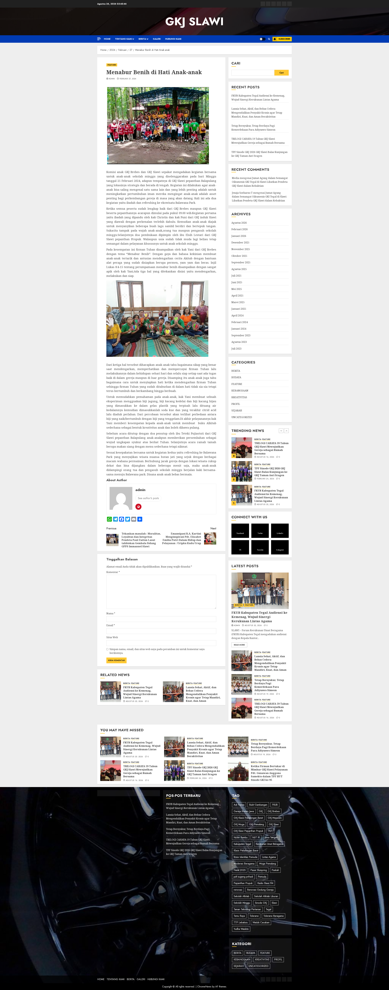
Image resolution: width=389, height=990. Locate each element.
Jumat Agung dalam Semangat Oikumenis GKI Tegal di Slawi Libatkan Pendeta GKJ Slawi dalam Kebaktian (260, 181)
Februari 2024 (239, 322)
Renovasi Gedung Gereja (260, 889)
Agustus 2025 (239, 269)
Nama (110, 613)
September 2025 (240, 262)
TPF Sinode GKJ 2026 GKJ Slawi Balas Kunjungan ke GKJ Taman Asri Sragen (203, 771)
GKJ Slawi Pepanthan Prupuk (248, 831)
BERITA (142, 38)
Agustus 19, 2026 (265, 504)
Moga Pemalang (267, 863)
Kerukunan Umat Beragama (269, 844)
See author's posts (148, 498)
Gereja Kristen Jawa (244, 811)
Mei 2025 (236, 289)
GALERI (157, 38)
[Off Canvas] (99, 39)
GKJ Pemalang (256, 824)
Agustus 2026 (239, 222)
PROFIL (235, 404)
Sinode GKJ (261, 903)
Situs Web (112, 637)
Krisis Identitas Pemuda (245, 857)
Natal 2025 (240, 870)
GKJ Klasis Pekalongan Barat (248, 818)
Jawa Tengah (271, 837)
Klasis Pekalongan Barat (246, 850)
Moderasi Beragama (244, 863)
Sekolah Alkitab (241, 896)
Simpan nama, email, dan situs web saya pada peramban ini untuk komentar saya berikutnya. (157, 651)
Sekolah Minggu (242, 903)
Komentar (113, 572)
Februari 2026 (239, 229)
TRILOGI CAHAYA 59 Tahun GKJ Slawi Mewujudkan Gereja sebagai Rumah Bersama (271, 709)
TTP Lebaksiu (241, 922)
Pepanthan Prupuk (243, 883)
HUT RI (256, 837)
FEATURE (112, 65)
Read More (239, 645)
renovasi (238, 889)
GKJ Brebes (274, 811)
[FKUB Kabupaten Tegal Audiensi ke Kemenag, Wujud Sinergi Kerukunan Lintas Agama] (110, 691)
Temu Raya (239, 916)
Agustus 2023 (239, 342)
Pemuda (262, 876)
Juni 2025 (236, 282)
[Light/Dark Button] (263, 39)
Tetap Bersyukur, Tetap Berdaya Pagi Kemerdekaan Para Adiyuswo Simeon (269, 495)
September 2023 (240, 335)
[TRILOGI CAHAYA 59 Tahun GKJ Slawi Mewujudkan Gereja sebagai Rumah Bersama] (241, 708)
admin (112, 79)
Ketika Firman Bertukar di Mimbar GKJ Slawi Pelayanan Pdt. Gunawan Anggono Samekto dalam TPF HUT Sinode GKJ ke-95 (269, 773)
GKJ (261, 811)
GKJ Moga (239, 824)
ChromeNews (204, 986)
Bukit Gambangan (258, 805)
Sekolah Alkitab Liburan (266, 896)
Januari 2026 (238, 236)
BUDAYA (236, 377)
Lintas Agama (269, 857)
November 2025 (240, 249)
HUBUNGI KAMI (173, 38)
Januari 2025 (238, 308)
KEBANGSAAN (239, 390)
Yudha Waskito (241, 929)
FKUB (275, 805)
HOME (107, 38)
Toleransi (254, 916)
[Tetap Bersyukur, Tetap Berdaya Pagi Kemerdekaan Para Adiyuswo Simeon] (241, 495)
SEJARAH (236, 410)
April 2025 (237, 295)
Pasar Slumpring (258, 870)
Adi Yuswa (239, 805)
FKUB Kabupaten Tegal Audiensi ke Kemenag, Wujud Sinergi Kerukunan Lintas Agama (140, 692)
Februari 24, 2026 (198, 778)
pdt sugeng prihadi (243, 876)
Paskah (275, 870)
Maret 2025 (238, 302)
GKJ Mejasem (275, 818)
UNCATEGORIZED (241, 417)
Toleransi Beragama (273, 916)
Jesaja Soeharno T (242, 192)
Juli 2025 (236, 275)
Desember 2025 (240, 242)
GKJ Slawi (274, 824)
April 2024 (237, 315)
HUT (270, 831)
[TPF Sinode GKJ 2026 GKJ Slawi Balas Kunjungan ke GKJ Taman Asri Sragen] (174, 770)
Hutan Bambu (241, 837)
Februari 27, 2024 (128, 79)
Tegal (268, 909)
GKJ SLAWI (194, 21)
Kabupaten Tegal (242, 844)
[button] (269, 39)
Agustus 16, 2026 (265, 718)
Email (110, 625)
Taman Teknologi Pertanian (247, 909)
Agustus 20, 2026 (134, 701)
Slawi (274, 903)
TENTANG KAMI (123, 38)
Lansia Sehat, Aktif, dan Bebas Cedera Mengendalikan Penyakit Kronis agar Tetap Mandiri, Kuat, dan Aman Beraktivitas (203, 696)
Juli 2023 (236, 348)
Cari (235, 63)
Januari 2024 (238, 328)
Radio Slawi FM (265, 883)
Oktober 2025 (239, 256)
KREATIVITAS (239, 397)
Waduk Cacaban (261, 922)
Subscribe (284, 38)
